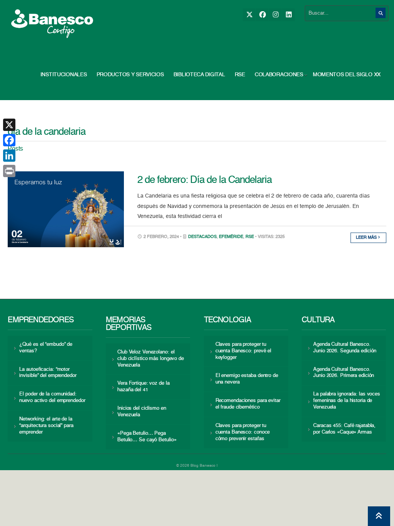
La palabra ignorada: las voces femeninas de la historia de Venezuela (346, 401)
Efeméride (231, 237)
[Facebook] (262, 14)
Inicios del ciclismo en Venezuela (141, 411)
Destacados (202, 237)
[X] (249, 14)
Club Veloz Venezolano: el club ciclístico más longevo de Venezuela (150, 359)
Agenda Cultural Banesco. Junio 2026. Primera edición (343, 373)
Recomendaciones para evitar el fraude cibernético (247, 404)
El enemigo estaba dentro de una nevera (246, 379)
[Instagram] (275, 14)
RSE (240, 74)
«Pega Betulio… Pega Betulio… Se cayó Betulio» (146, 436)
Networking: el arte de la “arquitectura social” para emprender (46, 426)
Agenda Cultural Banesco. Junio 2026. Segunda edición (344, 347)
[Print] (9, 171)
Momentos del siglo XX (347, 74)
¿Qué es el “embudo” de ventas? (45, 347)
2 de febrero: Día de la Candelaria (204, 180)
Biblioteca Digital (199, 74)
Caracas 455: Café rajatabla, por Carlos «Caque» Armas (344, 429)
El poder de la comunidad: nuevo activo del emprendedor (52, 397)
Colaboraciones (279, 74)
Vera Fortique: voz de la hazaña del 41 (143, 386)
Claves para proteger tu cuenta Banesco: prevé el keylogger (243, 351)
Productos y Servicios (130, 74)
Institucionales (63, 74)
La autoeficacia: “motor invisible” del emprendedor (47, 373)
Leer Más (367, 238)
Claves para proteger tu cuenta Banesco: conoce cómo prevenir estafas (242, 432)
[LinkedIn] (288, 14)
